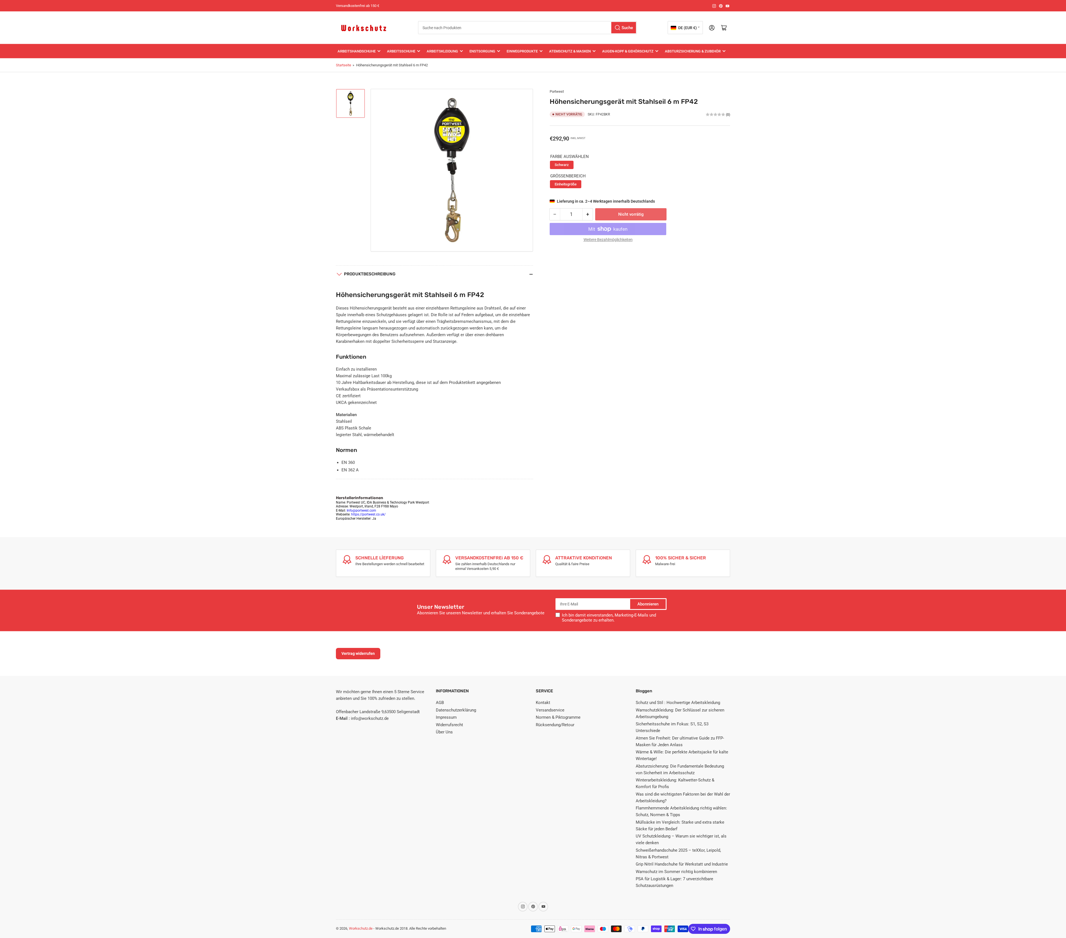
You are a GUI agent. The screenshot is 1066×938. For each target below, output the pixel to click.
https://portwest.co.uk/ (368, 514)
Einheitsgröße (566, 184)
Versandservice (550, 710)
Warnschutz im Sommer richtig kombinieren (676, 871)
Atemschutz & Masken (570, 51)
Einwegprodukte (522, 51)
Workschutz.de (361, 928)
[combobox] (527, 27)
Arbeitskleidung (442, 51)
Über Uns (444, 732)
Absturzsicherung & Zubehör (693, 51)
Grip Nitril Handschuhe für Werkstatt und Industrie (682, 864)
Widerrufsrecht (449, 724)
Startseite (343, 65)
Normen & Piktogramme (558, 717)
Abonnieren (647, 604)
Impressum (446, 717)
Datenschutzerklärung (456, 710)
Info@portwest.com (361, 510)
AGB (440, 702)
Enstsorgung (482, 51)
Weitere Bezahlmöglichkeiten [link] (608, 239)
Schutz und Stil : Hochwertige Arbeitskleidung (678, 702)
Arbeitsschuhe (401, 51)
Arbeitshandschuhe (357, 51)
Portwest (557, 91)
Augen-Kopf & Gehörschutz (627, 51)
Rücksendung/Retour (555, 724)
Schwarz (562, 165)
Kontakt (543, 702)
